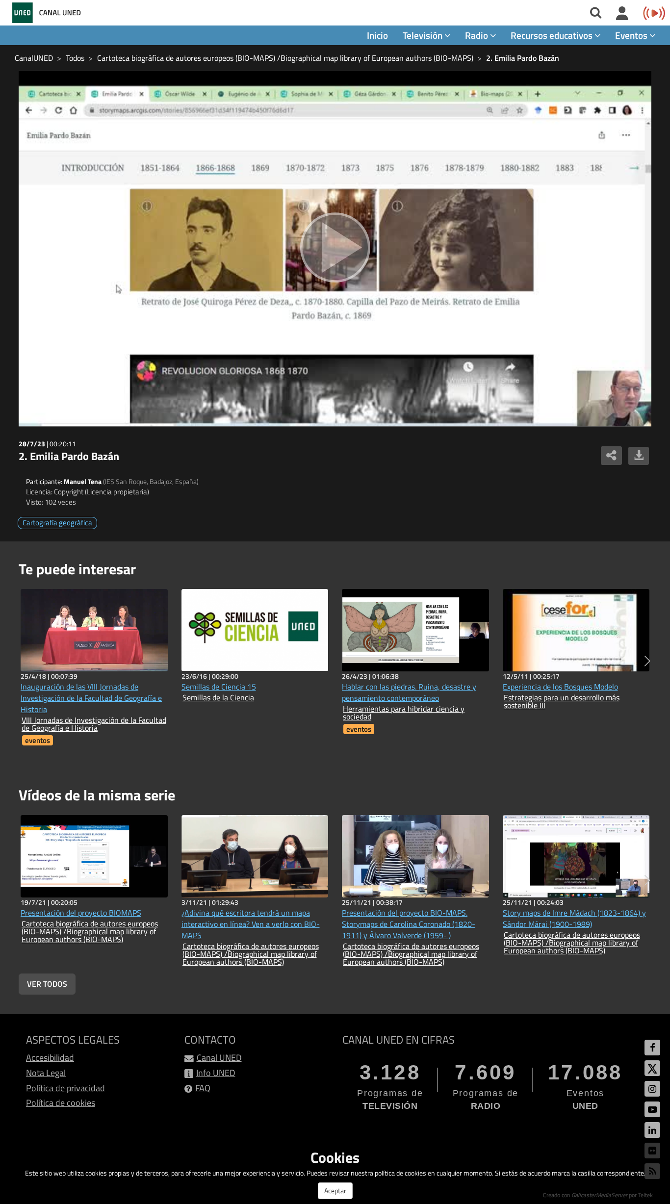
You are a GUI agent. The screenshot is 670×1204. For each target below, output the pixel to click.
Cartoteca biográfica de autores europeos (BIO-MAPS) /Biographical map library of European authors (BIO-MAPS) (285, 58)
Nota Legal (46, 1072)
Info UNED (215, 1072)
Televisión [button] (423, 35)
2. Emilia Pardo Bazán (522, 58)
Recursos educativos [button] (552, 35)
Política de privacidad (65, 1088)
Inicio (377, 35)
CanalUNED (34, 58)
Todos (75, 58)
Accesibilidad (50, 1057)
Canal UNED (219, 1057)
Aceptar (335, 1190)
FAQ (202, 1088)
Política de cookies (60, 1102)
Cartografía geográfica (57, 522)
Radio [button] (477, 35)
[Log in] (622, 13)
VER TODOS (47, 984)
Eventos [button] (632, 35)
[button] (647, 661)
